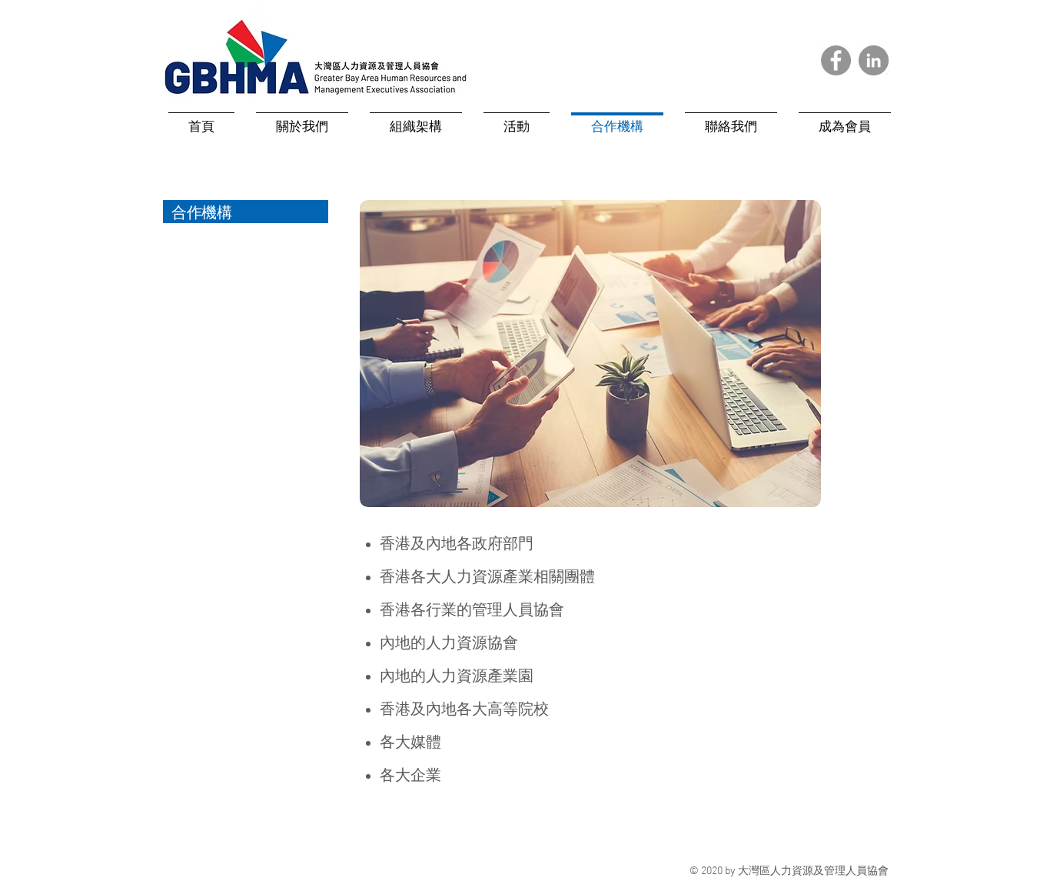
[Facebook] (836, 60)
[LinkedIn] (874, 60)
